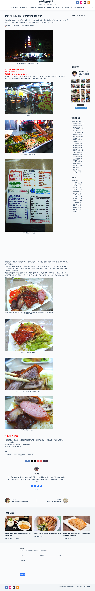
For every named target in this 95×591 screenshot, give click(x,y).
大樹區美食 (76, 159)
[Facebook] (77, 2)
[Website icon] (35, 486)
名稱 (22, 555)
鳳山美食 (76, 165)
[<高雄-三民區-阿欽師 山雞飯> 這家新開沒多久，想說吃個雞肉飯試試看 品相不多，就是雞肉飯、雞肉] (78, 86)
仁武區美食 (76, 145)
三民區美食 (76, 139)
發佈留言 (22, 574)
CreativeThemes (83, 586)
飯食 (23, 454)
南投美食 (76, 209)
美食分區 (30, 454)
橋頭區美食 (76, 154)
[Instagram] (81, 2)
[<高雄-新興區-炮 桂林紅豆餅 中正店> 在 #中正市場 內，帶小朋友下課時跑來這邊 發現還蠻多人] (83, 100)
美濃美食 (76, 172)
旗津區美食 (76, 148)
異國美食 (49, 7)
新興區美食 (76, 128)
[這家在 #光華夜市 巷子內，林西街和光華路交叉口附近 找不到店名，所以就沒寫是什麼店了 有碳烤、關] (88, 81)
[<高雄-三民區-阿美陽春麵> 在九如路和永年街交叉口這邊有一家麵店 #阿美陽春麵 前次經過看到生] (78, 95)
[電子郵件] (85, 2)
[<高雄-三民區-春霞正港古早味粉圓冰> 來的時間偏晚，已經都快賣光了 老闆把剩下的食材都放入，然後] (73, 81)
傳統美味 (40, 7)
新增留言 (23, 560)
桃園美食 (76, 185)
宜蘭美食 (76, 205)
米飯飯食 (22, 25)
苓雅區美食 (76, 123)
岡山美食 (76, 167)
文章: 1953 (36, 489)
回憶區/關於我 (78, 7)
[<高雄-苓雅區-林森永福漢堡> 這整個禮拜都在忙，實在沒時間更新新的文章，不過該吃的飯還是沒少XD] (83, 95)
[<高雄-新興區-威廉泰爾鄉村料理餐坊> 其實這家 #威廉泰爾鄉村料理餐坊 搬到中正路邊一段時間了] (73, 95)
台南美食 (76, 196)
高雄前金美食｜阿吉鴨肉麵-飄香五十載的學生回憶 (47, 533)
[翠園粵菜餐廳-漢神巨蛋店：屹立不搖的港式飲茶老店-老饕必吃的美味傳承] (76, 523)
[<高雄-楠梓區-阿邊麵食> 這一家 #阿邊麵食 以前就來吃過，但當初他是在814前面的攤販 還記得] (83, 81)
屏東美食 (76, 198)
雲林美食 (76, 192)
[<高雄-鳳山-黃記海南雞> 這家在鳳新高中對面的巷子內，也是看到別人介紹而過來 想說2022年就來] (73, 91)
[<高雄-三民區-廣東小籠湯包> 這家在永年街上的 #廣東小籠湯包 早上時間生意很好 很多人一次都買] (88, 86)
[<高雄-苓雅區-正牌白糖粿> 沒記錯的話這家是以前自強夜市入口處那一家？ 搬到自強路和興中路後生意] (73, 100)
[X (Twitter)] (33, 461)
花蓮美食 (76, 203)
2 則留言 (17, 538)
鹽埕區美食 (76, 137)
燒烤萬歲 (31, 7)
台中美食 (76, 189)
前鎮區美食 (76, 134)
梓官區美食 (76, 156)
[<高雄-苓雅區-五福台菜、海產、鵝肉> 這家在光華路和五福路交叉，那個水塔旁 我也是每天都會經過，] (78, 100)
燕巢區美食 (76, 150)
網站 (60, 555)
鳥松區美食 (76, 152)
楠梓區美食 (27, 25)
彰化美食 (76, 194)
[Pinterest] (39, 461)
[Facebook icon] (32, 486)
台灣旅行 (58, 7)
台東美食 (76, 200)
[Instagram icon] (41, 486)
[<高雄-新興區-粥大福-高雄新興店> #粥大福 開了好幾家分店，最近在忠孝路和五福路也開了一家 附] (83, 86)
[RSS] (89, 2)
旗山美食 (76, 170)
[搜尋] (92, 7)
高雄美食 (8, 454)
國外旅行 (67, 7)
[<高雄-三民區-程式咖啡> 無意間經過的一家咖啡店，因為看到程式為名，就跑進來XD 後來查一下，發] (78, 81)
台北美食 (76, 183)
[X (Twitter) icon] (38, 486)
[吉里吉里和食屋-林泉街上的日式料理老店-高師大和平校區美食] (18, 523)
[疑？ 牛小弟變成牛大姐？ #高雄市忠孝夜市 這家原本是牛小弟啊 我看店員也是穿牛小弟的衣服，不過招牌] (73, 86)
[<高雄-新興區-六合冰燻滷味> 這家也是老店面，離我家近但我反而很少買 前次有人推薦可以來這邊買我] (88, 100)
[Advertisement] (36, 246)
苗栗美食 (76, 211)
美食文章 (74, 181)
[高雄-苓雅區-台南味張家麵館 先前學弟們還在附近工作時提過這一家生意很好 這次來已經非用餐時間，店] (88, 95)
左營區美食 (76, 132)
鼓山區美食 (76, 130)
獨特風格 (22, 7)
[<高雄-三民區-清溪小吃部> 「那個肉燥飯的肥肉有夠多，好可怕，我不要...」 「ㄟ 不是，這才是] (88, 91)
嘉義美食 (76, 207)
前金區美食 (76, 126)
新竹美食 (76, 187)
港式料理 (32, 25)
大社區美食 (76, 143)
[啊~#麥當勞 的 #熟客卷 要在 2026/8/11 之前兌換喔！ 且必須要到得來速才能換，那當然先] (78, 91)
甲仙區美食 (76, 161)
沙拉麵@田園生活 (47, 1)
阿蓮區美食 (76, 163)
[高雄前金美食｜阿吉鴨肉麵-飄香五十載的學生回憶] (47, 523)
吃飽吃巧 (14, 7)
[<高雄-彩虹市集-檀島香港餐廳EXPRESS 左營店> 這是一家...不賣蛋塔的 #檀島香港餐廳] (83, 91)
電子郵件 (42, 555)
